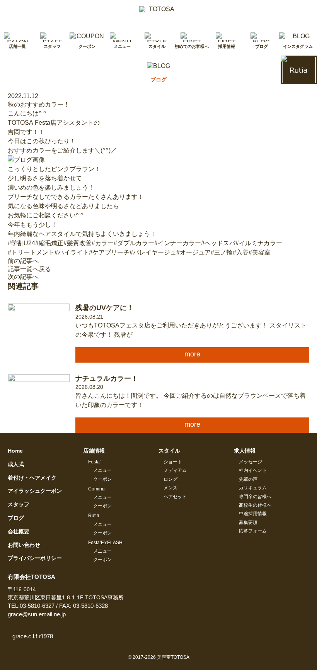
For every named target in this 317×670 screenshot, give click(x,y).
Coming (96, 489)
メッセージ (250, 462)
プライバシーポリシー (35, 558)
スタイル (169, 451)
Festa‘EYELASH (105, 542)
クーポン (102, 479)
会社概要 (18, 531)
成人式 (16, 464)
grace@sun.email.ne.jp (37, 614)
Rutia (93, 515)
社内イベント (253, 470)
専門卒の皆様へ (255, 496)
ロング (170, 479)
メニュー (102, 470)
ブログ (16, 518)
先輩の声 (248, 479)
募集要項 (248, 522)
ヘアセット (175, 496)
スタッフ (18, 504)
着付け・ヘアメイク (32, 478)
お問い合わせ (24, 545)
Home (15, 451)
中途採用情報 (253, 513)
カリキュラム (253, 487)
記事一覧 (29, 269)
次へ (23, 276)
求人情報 (245, 451)
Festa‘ (94, 462)
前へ (23, 261)
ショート (173, 462)
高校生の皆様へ (255, 505)
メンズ (170, 487)
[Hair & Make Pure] (158, 12)
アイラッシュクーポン (35, 491)
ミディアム (175, 470)
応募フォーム (253, 531)
